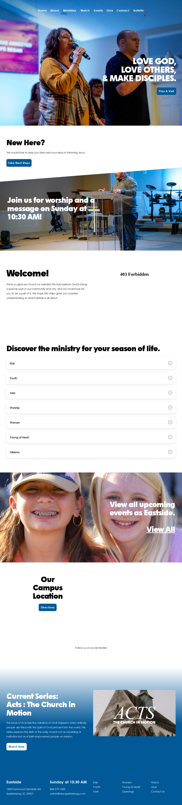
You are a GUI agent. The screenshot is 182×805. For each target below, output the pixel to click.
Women (127, 782)
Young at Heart (131, 786)
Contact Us (158, 791)
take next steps (19, 162)
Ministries (70, 10)
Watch (86, 10)
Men (96, 791)
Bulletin (138, 10)
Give (109, 10)
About (55, 10)
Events (98, 10)
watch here (17, 746)
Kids (95, 782)
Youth (96, 786)
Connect (123, 10)
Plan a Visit (166, 91)
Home (42, 10)
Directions (47, 607)
